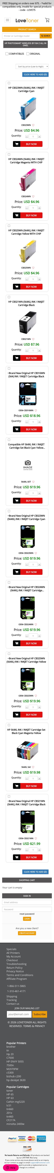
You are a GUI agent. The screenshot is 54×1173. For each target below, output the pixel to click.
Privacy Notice (15, 971)
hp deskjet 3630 (15, 1080)
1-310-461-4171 (16, 991)
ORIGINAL (34, 53)
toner (9, 1090)
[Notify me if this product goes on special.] (33, 125)
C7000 (10, 1057)
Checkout (12, 960)
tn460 (9, 1116)
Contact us (12, 1003)
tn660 (9, 1109)
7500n (10, 1065)
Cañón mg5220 (15, 1101)
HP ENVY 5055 (15, 1061)
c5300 (10, 1072)
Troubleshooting (16, 964)
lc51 (8, 1105)
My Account (13, 956)
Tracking (11, 1000)
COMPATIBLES (16, 53)
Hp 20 (10, 1054)
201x (9, 1112)
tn (7, 1050)
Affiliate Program (16, 978)
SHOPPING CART (27, 880)
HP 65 (10, 1094)
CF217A (10, 1120)
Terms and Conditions (19, 975)
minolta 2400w (15, 1124)
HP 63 (10, 1098)
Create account (27, 933)
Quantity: (16, 135)
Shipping (11, 996)
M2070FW (12, 1069)
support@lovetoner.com (40, 1162)
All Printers (13, 953)
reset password (27, 913)
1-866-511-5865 (16, 986)
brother (11, 1046)
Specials (11, 949)
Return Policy (14, 967)
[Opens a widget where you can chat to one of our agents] (11, 1168)
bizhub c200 (13, 1076)
